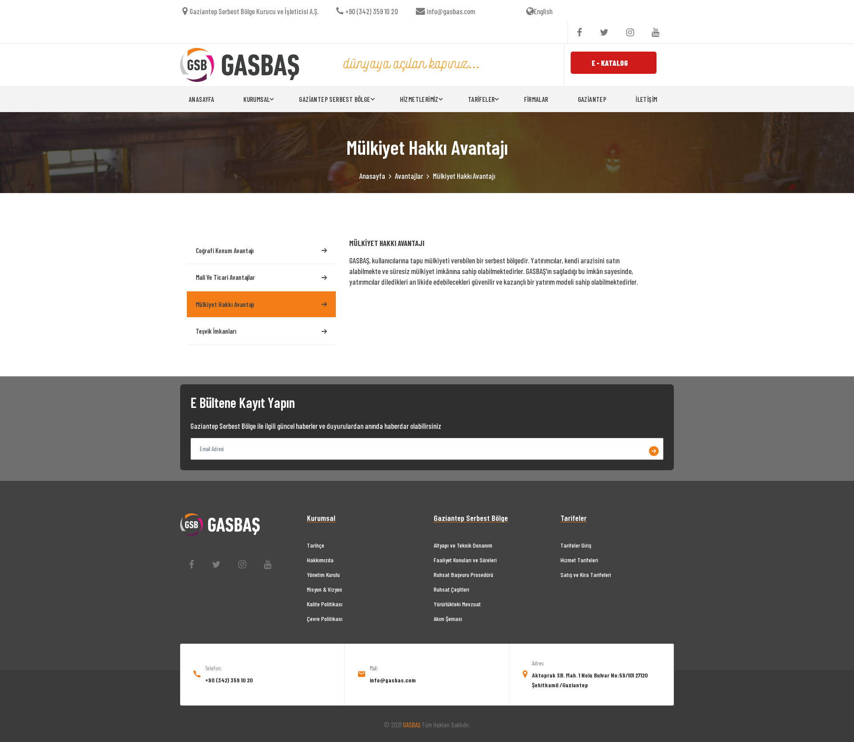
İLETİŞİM (646, 99)
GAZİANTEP (592, 99)
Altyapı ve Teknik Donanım (463, 545)
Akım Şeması (448, 618)
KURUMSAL (256, 99)
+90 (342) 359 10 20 (371, 11)
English (543, 11)
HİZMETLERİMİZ (419, 99)
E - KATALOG (610, 62)
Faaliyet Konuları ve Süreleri (465, 560)
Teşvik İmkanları (216, 331)
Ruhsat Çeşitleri (451, 589)
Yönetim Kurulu (323, 574)
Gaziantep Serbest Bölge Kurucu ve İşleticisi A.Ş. (253, 11)
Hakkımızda (320, 560)
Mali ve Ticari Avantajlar (225, 277)
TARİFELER (481, 99)
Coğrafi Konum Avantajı (225, 250)
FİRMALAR (536, 99)
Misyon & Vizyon (324, 589)
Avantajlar (409, 175)
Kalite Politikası (324, 604)
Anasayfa (372, 175)
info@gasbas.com (451, 11)
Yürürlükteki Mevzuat (457, 604)
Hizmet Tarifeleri (579, 560)
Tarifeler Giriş (575, 545)
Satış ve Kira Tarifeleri (585, 574)
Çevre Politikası (324, 618)
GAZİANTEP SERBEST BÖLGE (334, 99)
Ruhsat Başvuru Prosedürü (463, 574)
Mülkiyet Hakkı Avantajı (225, 304)
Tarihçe (315, 545)
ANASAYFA (201, 99)
